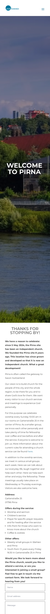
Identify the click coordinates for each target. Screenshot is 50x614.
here (30, 451)
